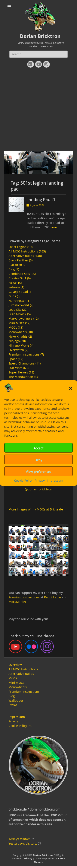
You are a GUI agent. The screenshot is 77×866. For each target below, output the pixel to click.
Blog (12, 269)
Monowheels (18, 332)
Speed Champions (22, 363)
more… (54, 227)
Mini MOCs (16, 323)
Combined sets (19, 274)
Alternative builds (21, 256)
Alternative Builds (21, 674)
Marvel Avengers (21, 318)
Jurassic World (19, 305)
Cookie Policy (23, 480)
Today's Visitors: (20, 839)
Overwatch (16, 350)
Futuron (14, 287)
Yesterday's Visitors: (23, 843)
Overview (15, 665)
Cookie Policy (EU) (21, 726)
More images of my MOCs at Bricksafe (36, 509)
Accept (38, 448)
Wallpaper (16, 700)
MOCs (13, 327)
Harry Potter (17, 301)
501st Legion (18, 247)
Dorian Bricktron (40, 36)
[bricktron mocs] (38, 173)
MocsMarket (17, 602)
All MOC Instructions (23, 251)
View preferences (38, 471)
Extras (13, 283)
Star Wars (15, 368)
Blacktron (15, 265)
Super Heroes (18, 372)
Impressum (55, 480)
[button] (70, 388)
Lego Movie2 (17, 314)
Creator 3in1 (17, 278)
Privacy (40, 480)
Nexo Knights (18, 336)
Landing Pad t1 (41, 199)
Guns (12, 296)
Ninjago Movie (19, 345)
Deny (38, 459)
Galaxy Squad (18, 292)
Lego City (15, 310)
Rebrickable (52, 597)
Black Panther (18, 260)
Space (13, 359)
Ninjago (14, 341)
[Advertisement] (38, 110)
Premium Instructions (24, 354)
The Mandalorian (21, 377)
